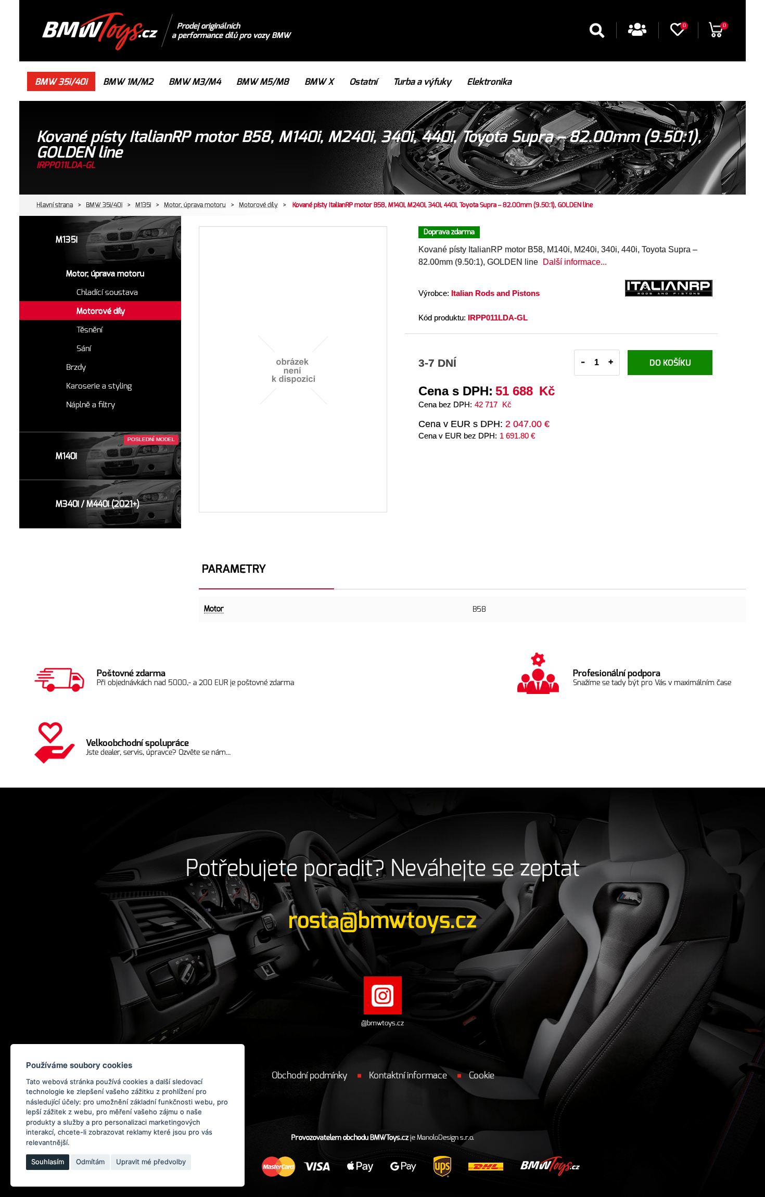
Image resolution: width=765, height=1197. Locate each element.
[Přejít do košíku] (716, 33)
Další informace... (575, 262)
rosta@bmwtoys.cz (382, 921)
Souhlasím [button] (47, 1161)
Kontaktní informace (408, 1075)
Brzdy (76, 367)
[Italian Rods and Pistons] (668, 294)
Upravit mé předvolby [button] (151, 1161)
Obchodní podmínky (309, 1075)
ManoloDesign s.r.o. (445, 1138)
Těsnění (89, 330)
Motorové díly (258, 205)
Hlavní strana (54, 205)
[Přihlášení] (637, 33)
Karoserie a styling (99, 386)
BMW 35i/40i (104, 205)
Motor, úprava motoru (195, 205)
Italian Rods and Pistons (495, 293)
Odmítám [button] (90, 1161)
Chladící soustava (107, 293)
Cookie (481, 1075)
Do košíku (670, 363)
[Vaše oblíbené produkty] (677, 33)
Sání (83, 349)
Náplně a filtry (90, 405)
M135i (143, 205)
